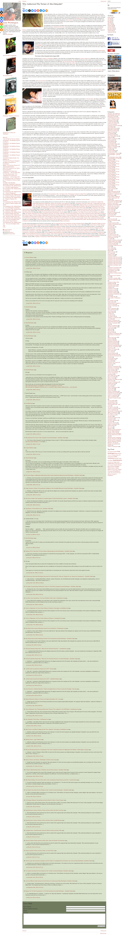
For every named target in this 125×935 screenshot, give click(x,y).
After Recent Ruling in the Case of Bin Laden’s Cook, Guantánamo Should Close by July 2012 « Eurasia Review (51, 779)
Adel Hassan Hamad (112, 134)
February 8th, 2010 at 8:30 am (35, 695)
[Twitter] (26, 10)
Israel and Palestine (112, 309)
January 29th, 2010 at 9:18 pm (35, 665)
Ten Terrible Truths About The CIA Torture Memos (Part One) (39, 213)
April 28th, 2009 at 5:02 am (34, 484)
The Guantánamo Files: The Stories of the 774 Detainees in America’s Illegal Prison (11, 180)
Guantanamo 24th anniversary (114, 263)
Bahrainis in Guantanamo (113, 192)
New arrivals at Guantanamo (114, 355)
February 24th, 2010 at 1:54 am (35, 715)
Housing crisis (110, 462)
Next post (24, 1)
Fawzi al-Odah (111, 248)
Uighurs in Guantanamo (112, 412)
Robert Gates (110, 380)
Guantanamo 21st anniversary (114, 259)
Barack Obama (111, 195)
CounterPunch (59, 199)
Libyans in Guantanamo (113, 325)
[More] (46, 10)
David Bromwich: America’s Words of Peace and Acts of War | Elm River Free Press (45, 810)
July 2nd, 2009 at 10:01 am (34, 557)
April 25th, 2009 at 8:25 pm (34, 399)
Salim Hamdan (111, 384)
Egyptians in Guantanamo (113, 236)
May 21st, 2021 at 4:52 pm (34, 897)
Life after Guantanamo (112, 326)
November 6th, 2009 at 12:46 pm (35, 572)
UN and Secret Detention (113, 417)
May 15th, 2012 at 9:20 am (34, 806)
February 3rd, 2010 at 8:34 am (35, 685)
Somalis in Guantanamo (113, 391)
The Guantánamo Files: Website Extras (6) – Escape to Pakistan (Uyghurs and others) (12, 203)
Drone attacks (110, 233)
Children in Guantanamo (113, 220)
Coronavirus (110, 225)
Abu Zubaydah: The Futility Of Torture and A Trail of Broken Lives (86, 212)
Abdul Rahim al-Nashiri (112, 129)
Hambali (109, 295)
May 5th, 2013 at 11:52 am (34, 826)
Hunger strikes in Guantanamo (114, 297)
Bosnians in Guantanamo (113, 212)
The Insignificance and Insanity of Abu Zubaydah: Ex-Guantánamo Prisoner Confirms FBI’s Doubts (63, 207)
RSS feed (35, 196)
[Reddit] (38, 10)
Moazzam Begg (111, 338)
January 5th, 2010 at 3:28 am (34, 645)
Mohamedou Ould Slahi (112, 341)
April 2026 (110, 22)
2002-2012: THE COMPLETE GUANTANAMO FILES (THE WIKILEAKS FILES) (114, 115)
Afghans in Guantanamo (113, 138)
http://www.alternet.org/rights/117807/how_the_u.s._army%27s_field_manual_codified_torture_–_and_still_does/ (51, 387)
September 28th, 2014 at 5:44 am (35, 887)
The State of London (113, 54)
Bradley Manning (111, 213)
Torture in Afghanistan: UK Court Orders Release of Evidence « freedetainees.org (44, 618)
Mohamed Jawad (111, 340)
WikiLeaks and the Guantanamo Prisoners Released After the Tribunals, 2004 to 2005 (114, 431)
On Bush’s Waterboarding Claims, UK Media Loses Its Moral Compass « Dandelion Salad (46, 769)
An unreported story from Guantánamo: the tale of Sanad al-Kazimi (69, 223)
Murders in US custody (112, 349)
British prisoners (118, 453)
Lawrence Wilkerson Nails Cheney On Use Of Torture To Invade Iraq (60, 218)
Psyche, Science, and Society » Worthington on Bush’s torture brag (41, 759)
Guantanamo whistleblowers (113, 294)
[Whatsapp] (1, 26)
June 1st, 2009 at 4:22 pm (34, 534)
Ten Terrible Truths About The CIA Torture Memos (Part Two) (68, 213)
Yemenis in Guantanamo (113, 446)
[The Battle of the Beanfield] (12, 86)
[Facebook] (24, 10)
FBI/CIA (109, 250)
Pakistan (109, 365)
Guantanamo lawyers (112, 284)
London (109, 463)
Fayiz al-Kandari (111, 249)
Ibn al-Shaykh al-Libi (112, 300)
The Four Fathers (111, 400)
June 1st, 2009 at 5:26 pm (34, 547)
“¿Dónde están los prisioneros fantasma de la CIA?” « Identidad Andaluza (42, 678)
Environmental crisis (112, 237)
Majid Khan (110, 330)
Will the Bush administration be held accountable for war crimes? (53, 210)
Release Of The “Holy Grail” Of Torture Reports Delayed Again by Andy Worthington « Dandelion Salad (49, 551)
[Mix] (1, 24)
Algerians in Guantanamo (113, 146)
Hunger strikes (116, 462)
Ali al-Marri (110, 149)
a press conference (85, 58)
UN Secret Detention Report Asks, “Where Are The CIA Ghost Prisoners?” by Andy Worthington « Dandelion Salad (52, 658)
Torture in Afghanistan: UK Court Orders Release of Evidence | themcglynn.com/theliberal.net (47, 608)
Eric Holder (110, 238)
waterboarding (101, 50)
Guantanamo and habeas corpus (114, 265)
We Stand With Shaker (117, 472)
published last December (59, 27)
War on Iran (110, 426)
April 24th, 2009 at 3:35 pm (34, 268)
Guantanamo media (112, 288)
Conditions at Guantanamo (113, 224)
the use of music (41, 80)
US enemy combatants (112, 420)
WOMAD (109, 445)
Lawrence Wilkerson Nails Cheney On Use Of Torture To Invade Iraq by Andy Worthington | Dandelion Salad (50, 881)
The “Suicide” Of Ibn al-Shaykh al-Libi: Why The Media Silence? (84, 216)
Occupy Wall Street (112, 358)
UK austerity (110, 471)
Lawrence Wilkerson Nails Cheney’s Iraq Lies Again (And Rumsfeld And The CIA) (55, 219)
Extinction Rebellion (112, 244)
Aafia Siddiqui (110, 126)
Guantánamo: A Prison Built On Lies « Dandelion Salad (38, 508)
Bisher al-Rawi (111, 209)
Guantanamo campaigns (113, 278)
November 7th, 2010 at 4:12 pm (35, 766)
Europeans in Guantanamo (113, 242)
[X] (1, 12)
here (42, 196)
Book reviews (110, 211)
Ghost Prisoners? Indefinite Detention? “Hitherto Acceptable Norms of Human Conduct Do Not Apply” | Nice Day (51, 689)
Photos (112, 466)
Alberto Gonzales (111, 145)
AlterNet (64, 199)
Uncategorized (111, 419)
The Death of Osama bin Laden (114, 397)
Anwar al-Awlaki (111, 187)
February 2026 (111, 25)
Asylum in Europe (111, 188)
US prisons (110, 421)
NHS (121, 463)
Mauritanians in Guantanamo (114, 333)
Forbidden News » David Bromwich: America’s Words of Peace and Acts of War (44, 830)
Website (25, 910)
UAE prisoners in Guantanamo (114, 411)
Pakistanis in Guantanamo (113, 366)
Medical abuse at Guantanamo (114, 334)
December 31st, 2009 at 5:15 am (35, 634)
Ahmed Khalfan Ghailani (113, 144)
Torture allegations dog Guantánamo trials (54, 232)
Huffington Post (45, 199)
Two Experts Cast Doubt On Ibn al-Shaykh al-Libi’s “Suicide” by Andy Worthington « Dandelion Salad (48, 790)
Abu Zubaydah (38, 45)
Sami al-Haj (110, 386)
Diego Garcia (110, 230)
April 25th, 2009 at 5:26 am (34, 303)
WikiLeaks (110, 428)
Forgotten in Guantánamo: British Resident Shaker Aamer (48, 236)
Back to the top (103, 933)
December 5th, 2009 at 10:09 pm (35, 604)
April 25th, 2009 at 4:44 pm (34, 332)
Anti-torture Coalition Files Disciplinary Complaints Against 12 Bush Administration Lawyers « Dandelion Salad (51, 498)
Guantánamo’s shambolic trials (29, 232)
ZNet (70, 199)
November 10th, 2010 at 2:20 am (35, 776)
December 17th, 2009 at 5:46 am (35, 624)
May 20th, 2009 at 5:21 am (34, 515)
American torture (35, 249)
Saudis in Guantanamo (112, 387)
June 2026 (110, 20)
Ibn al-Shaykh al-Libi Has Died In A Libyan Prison (33, 216)
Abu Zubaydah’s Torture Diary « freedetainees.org (37, 719)
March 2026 (110, 24)
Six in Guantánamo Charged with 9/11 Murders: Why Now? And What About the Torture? (83, 206)
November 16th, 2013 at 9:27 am (35, 867)
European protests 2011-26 (113, 241)
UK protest (116, 471)
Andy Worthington (30, 306)
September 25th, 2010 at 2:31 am (35, 756)
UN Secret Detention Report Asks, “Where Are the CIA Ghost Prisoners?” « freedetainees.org (47, 648)
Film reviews (110, 253)
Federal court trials (111, 251)
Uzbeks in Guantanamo (112, 424)
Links (4, 226)
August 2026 (110, 17)
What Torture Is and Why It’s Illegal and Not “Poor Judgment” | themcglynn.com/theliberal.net (47, 729)
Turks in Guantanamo (112, 409)
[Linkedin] (40, 10)
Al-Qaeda (115, 451)
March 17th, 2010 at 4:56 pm (34, 735)
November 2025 (111, 29)
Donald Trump (110, 232)
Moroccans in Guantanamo (113, 346)
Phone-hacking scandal (112, 369)
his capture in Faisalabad (47, 58)
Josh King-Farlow (11, 233)
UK (75, 195)
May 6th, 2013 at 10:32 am (34, 847)
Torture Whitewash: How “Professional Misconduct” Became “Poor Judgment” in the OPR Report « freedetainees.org (52, 709)
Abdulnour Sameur (111, 132)
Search (109, 1)
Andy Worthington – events (113, 153)
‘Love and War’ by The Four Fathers (11, 139)
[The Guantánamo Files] (12, 66)
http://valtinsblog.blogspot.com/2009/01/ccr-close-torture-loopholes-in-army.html (44, 385)
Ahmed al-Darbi (111, 140)
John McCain (110, 315)
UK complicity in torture (112, 413)
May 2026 (110, 21)
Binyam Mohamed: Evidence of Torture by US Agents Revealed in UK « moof (43, 699)
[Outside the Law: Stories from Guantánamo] (12, 124)
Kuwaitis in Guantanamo (113, 322)
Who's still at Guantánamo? (113, 91)
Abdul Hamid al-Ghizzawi (113, 128)
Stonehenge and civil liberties (114, 392)
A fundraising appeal (112, 121)
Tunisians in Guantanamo (113, 408)
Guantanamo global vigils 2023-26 (115, 279)
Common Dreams (85, 199)
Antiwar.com (52, 199)
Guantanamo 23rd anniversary (114, 262)
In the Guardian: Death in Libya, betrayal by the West (88, 218)
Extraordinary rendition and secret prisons (60, 249)
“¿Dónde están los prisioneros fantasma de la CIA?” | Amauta (40, 668)
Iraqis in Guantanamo (112, 308)
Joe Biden (110, 313)
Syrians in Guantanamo (112, 395)
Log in (19, 1)
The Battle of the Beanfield (8, 95)
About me (5, 137)
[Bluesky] (32, 10)
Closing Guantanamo (112, 222)
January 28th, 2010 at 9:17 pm (35, 655)
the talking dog (29, 403)
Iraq (108, 307)
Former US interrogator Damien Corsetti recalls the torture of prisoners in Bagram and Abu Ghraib (73, 230)
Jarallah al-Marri (111, 312)
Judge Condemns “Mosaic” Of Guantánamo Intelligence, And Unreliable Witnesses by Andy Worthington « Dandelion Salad (54, 488)
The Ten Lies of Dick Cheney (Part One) (85, 210)
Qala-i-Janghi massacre (113, 375)
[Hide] (0, 32)
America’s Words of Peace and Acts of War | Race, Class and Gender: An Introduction (45, 840)
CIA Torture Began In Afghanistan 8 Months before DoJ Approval (47, 215)
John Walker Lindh (111, 316)
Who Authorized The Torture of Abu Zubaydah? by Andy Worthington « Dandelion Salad (46, 437)
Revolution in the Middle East (114, 379)
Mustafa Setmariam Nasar (113, 354)
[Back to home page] (12, 12)
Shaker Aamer (111, 390)
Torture (119, 469)
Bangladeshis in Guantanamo (114, 194)
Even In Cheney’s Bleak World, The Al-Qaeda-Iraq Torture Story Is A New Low (81, 215)
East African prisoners (112, 234)
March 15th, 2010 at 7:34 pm (34, 725)
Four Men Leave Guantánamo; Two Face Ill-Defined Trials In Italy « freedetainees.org (45, 598)
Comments (9, 229)
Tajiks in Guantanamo (112, 396)
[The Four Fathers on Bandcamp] (12, 45)
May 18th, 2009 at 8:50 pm (34, 504)
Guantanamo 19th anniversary (114, 257)
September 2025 (111, 32)
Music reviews (111, 350)
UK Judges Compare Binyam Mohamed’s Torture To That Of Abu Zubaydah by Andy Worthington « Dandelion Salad (52, 586)
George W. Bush (111, 254)
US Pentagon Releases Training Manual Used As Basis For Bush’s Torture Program (45, 800)
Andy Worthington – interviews (114, 154)
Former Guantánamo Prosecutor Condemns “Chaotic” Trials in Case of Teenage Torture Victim (47, 233)
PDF (99, 15)
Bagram (109, 190)
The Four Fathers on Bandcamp (9, 55)
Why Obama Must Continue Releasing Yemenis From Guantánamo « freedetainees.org (46, 628)
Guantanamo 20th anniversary (114, 258)
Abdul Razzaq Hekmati (112, 130)
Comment (25, 912)
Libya (109, 324)
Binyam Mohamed (57, 226)
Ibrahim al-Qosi (111, 301)
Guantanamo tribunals (112, 292)
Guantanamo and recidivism (113, 267)
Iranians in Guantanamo (113, 305)
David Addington (42, 249)
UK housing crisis (111, 415)
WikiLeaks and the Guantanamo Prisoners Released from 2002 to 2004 (114, 435)
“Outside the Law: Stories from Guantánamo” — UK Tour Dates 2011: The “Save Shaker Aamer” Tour (11, 173)
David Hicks (110, 228)
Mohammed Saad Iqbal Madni (114, 345)
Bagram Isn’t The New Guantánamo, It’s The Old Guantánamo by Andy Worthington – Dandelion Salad (49, 891)
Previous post (103, 1)
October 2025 (110, 30)
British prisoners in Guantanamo (114, 216)
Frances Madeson (30, 257)
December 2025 (111, 28)
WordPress (11, 232)
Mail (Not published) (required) (30, 908)
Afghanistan (110, 137)
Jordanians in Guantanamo (113, 317)
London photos (111, 328)
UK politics (110, 416)
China (109, 221)
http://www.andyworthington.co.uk (33, 441)
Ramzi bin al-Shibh (112, 376)
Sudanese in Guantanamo (113, 393)
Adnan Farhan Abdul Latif (113, 136)
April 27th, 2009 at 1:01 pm (34, 454)
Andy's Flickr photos (114, 71)
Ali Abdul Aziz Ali (111, 148)
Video (111, 472)
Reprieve (113, 468)
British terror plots (111, 219)
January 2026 (110, 26)
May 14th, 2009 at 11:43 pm (34, 494)
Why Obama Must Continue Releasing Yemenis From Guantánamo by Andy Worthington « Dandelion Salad (50, 638)
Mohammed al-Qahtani (112, 342)
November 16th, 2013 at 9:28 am (35, 877)
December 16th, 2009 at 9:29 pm (35, 614)
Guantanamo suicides (112, 291)
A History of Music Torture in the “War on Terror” (70, 224)
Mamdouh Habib (111, 332)
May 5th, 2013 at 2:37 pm (34, 836)
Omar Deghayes (111, 359)
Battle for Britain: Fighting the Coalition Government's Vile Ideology (114, 198)
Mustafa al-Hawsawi (112, 353)
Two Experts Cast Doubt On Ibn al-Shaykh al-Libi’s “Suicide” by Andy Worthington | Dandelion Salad (48, 870)
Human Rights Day (112, 296)
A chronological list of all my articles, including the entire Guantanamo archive (113, 119)
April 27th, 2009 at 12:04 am (34, 434)
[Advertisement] (8, 258)
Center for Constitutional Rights (113, 455)
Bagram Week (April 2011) (113, 191)
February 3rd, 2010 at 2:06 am (35, 675)
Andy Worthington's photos (113, 157)
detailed (78, 18)
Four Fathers (110, 460)
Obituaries (110, 357)
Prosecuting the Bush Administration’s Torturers (53, 212)
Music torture (110, 351)
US (70, 195)
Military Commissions (65, 220)
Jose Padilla (110, 319)
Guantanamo (71, 249)
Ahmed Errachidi (111, 142)
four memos (69, 20)
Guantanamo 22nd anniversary (114, 261)
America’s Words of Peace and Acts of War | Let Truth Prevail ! (40, 850)
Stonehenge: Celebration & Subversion (11, 115)
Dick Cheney (48, 249)
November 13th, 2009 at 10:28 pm (36, 582)
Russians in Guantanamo (113, 382)
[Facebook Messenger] (43, 10)
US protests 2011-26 (112, 422)
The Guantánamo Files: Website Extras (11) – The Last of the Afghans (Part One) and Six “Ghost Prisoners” (12, 219)
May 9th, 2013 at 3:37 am (34, 857)
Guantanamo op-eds (112, 290)
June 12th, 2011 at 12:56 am (34, 796)
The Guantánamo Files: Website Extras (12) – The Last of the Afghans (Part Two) (12, 224)
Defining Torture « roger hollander (33, 739)
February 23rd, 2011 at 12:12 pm (35, 786)
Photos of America (111, 370)
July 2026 (110, 18)
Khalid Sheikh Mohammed (113, 321)
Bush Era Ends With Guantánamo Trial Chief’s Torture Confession (76, 235)
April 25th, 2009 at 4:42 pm (34, 319)
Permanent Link (77, 249)
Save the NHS (111, 388)
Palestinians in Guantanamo (113, 367)
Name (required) (27, 906)
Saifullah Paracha (111, 383)
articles (81, 18)
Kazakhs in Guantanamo (113, 320)
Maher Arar (110, 329)
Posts (5, 229)
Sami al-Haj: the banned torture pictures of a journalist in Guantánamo (87, 232)
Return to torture (111, 378)
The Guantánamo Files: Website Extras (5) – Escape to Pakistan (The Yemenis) (12, 199)
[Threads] (29, 10)
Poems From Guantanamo (113, 371)
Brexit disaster (111, 215)
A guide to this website (112, 123)
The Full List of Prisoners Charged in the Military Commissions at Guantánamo (11, 162)
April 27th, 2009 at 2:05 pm (34, 471)
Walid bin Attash (111, 425)
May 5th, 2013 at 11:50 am (34, 816)
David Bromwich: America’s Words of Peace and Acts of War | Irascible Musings (44, 820)
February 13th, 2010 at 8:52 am (35, 705)
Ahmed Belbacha (111, 141)
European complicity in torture (114, 240)
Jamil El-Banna (111, 311)
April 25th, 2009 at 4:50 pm (34, 389)
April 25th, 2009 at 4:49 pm (34, 366)
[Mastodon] (35, 10)
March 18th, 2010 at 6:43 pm (34, 746)
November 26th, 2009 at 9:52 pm (35, 594)
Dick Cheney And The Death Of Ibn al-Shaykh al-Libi (57, 216)
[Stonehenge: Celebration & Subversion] (12, 106)
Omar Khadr (110, 361)
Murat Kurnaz (110, 347)
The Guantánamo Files (7, 75)
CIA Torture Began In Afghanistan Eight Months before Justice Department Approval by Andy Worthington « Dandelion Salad (54, 475)
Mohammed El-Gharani (112, 344)
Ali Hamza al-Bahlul (112, 150)
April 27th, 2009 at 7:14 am (34, 444)
